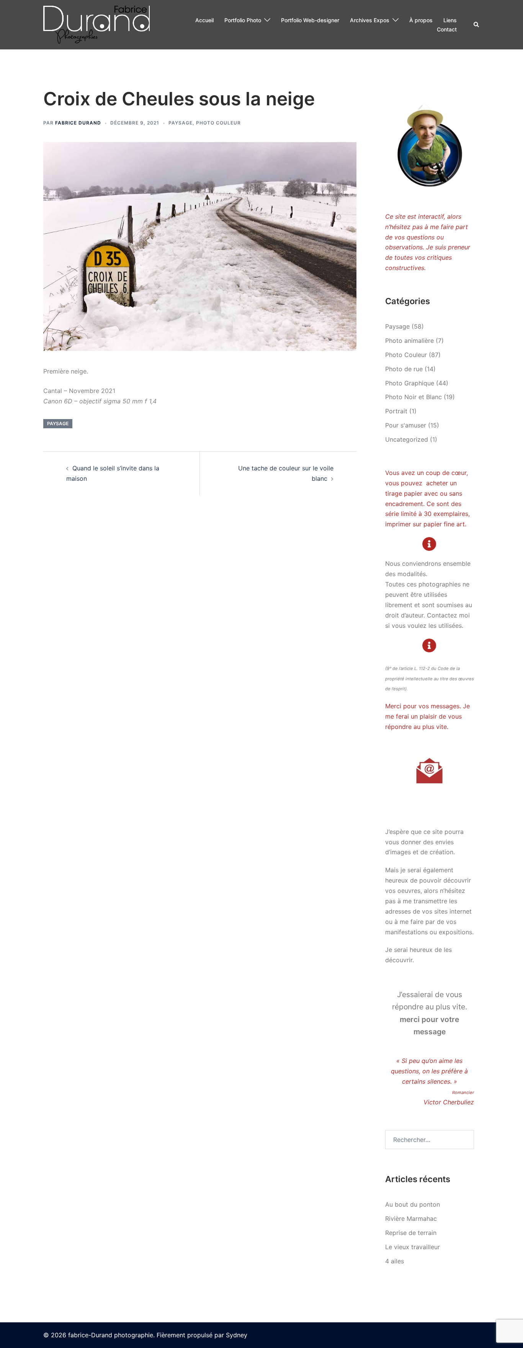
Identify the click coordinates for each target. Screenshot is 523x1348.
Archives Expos (369, 20)
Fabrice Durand (78, 123)
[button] (477, 25)
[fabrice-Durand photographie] (96, 24)
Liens (450, 20)
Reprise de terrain (410, 1233)
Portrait (396, 411)
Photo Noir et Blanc (413, 397)
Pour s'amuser (405, 425)
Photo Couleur (218, 123)
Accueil (204, 20)
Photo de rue (404, 369)
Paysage (180, 123)
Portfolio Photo (242, 20)
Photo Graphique (409, 383)
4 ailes (394, 1261)
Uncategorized (406, 439)
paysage (58, 423)
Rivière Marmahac (411, 1218)
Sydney (236, 1335)
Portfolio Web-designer (310, 20)
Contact (447, 29)
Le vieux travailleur (412, 1247)
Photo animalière (409, 340)
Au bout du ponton (412, 1204)
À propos (421, 20)
